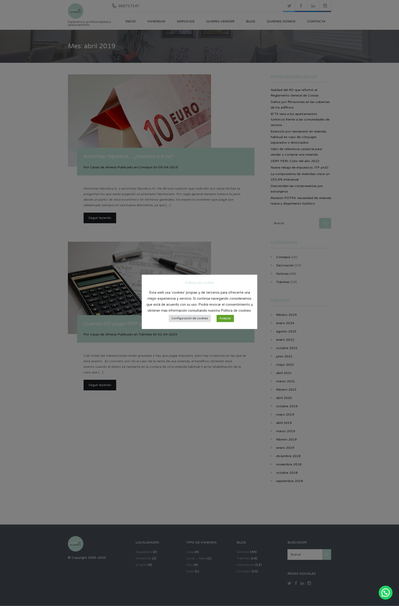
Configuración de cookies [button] (190, 318)
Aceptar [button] (225, 318)
